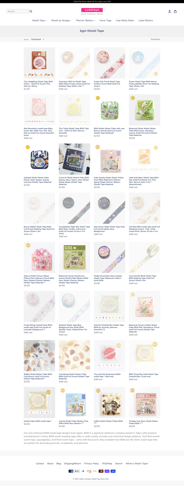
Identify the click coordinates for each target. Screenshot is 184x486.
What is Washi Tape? (137, 463)
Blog (58, 463)
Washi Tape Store (98, 479)
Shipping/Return (72, 463)
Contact (40, 463)
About (50, 463)
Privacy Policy (91, 463)
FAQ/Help (107, 463)
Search (119, 463)
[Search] (31, 11)
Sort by (26, 39)
